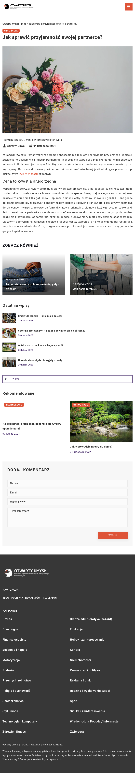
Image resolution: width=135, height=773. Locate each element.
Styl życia (11, 31)
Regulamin (50, 597)
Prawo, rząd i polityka (85, 670)
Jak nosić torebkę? (85, 289)
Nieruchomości (80, 660)
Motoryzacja (11, 660)
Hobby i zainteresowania (87, 639)
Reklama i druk (80, 680)
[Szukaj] (6, 379)
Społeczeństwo (13, 701)
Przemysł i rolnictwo (16, 680)
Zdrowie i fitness (14, 731)
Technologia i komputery (19, 721)
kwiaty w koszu (28, 174)
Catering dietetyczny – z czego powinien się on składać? (51, 330)
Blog (5, 597)
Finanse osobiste (14, 639)
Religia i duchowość (16, 690)
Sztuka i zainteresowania (87, 711)
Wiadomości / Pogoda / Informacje (94, 721)
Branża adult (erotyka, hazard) (91, 619)
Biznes (7, 619)
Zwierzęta (77, 731)
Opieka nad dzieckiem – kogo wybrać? (40, 345)
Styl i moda (10, 711)
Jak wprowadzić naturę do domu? (91, 446)
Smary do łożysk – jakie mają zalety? (40, 315)
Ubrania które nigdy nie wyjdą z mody (40, 360)
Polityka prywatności (25, 597)
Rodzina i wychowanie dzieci (90, 690)
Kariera (75, 649)
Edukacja (76, 629)
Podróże (8, 670)
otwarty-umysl (16, 146)
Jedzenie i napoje (14, 649)
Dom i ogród (10, 629)
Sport (74, 701)
